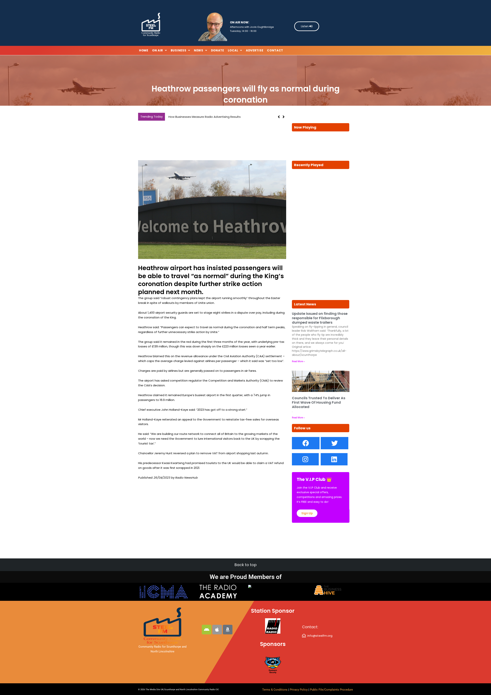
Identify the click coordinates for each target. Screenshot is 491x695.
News (198, 50)
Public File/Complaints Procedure (331, 689)
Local (233, 50)
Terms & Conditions (275, 689)
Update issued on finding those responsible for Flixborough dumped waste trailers (320, 318)
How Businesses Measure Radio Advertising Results (203, 117)
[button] (283, 117)
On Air (157, 50)
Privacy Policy (299, 689)
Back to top (245, 564)
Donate (217, 50)
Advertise (254, 50)
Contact (275, 50)
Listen (305, 26)
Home (143, 50)
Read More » (298, 361)
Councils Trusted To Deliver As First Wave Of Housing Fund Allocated (318, 402)
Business (178, 50)
